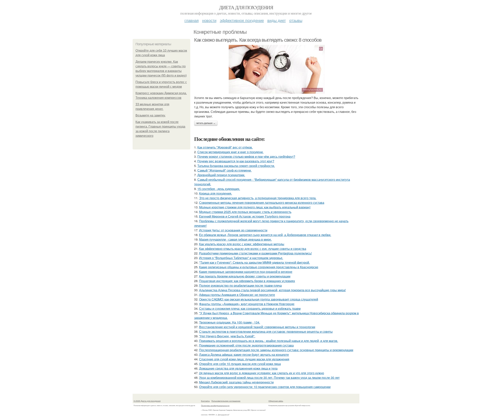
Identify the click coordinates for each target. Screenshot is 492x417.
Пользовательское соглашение (225, 401)
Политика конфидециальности (215, 405)
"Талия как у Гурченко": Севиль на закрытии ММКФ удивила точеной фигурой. (254, 262)
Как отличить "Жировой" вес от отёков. (225, 147)
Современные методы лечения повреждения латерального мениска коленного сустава (261, 202)
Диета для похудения (246, 7)
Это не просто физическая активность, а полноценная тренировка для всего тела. (257, 198)
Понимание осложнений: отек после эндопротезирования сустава (246, 345)
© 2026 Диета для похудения (147, 401)
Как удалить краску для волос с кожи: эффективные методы (241, 244)
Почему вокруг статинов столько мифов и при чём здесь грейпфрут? (246, 156)
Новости (209, 20)
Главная (191, 20)
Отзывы (295, 20)
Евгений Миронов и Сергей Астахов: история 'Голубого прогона (244, 216)
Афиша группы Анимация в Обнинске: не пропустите (237, 294)
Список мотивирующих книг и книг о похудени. (230, 152)
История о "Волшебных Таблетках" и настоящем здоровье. (241, 258)
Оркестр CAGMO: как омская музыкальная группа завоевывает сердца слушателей (258, 299)
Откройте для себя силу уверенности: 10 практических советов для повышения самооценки (265, 387)
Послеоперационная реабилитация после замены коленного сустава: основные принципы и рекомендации (276, 350)
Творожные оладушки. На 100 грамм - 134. (229, 322)
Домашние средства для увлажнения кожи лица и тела (238, 368)
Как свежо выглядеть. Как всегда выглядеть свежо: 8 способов (257, 40)
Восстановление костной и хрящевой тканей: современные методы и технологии (257, 327)
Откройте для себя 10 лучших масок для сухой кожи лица (240, 364)
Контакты (205, 401)
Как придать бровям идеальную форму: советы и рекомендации (244, 276)
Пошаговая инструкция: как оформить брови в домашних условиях (247, 281)
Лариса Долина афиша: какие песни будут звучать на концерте (244, 354)
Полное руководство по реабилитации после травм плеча (240, 285)
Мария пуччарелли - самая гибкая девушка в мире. (235, 239)
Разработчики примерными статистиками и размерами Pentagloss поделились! (255, 253)
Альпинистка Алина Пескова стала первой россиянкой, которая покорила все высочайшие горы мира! (272, 290)
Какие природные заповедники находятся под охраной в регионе (245, 271)
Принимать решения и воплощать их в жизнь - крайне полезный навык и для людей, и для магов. (268, 341)
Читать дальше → (205, 123)
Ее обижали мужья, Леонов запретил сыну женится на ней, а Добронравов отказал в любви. (265, 235)
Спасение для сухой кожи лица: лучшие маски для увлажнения (244, 359)
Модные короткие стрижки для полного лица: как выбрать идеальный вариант (255, 207)
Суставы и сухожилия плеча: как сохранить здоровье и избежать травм (250, 308)
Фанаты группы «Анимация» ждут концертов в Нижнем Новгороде (246, 304)
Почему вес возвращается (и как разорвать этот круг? (235, 161)
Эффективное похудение (242, 20)
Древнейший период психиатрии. (221, 175)
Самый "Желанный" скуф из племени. (224, 170)
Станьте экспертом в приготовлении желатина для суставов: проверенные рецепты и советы (266, 331)
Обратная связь (275, 401)
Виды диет (276, 20)
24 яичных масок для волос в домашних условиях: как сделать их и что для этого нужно (261, 373)
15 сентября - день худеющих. (218, 189)
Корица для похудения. (215, 193)
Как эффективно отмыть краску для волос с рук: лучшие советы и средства (252, 248)
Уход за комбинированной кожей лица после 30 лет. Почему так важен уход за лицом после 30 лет (269, 377)
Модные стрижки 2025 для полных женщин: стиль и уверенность (245, 212)
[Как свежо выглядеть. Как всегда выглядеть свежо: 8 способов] (276, 69)
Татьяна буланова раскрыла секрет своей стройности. (236, 165)
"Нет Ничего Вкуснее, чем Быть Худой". (227, 336)
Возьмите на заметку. (150, 115)
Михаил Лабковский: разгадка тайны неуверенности (236, 382)
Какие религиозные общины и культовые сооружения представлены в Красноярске (258, 267)
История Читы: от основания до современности (233, 230)
